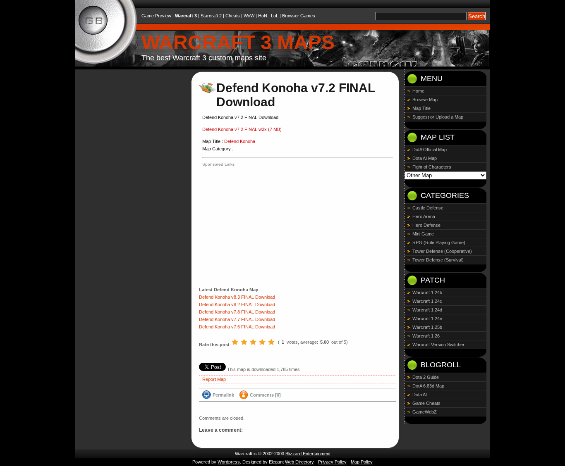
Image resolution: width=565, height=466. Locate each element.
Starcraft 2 (211, 15)
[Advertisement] (271, 226)
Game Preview (156, 15)
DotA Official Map (429, 149)
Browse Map (425, 99)
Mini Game (423, 233)
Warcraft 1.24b (427, 292)
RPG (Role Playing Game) (438, 242)
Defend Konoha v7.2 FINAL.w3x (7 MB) (242, 129)
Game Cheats (426, 403)
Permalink (223, 394)
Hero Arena (423, 216)
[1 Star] (235, 342)
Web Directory (299, 461)
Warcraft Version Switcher (438, 344)
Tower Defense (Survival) (438, 259)
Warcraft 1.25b (427, 327)
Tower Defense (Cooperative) (442, 251)
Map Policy (362, 461)
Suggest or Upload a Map (437, 116)
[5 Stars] (271, 342)
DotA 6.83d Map (428, 385)
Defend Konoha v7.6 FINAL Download (237, 326)
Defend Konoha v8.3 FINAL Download (237, 297)
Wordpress (229, 461)
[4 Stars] (262, 342)
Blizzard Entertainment (307, 453)
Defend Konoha (239, 141)
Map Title (421, 108)
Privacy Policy (332, 461)
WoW (249, 15)
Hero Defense (426, 225)
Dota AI (419, 394)
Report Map (214, 379)
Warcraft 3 (186, 15)
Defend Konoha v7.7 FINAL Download (237, 319)
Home (418, 90)
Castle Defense (427, 207)
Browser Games (298, 15)
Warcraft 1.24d (427, 309)
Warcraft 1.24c (427, 301)
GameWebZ (424, 411)
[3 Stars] (253, 342)
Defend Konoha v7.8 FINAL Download (237, 311)
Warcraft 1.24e (427, 318)
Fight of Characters (431, 166)
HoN (262, 15)
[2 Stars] (244, 342)
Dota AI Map (424, 158)
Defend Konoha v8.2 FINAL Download (237, 304)
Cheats (232, 15)
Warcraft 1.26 (426, 335)
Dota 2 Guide (425, 377)
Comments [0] (265, 394)
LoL (274, 15)
